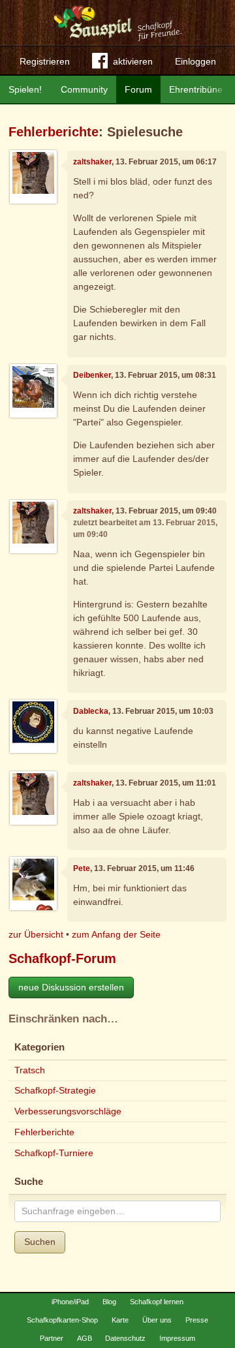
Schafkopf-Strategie (55, 1090)
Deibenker (92, 375)
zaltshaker (92, 161)
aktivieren (133, 61)
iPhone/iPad (70, 1302)
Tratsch (29, 1070)
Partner (51, 1338)
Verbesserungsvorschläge (67, 1111)
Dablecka (90, 711)
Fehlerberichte (53, 132)
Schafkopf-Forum (62, 958)
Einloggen (195, 61)
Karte (120, 1320)
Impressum (177, 1338)
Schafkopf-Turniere (53, 1153)
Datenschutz (125, 1338)
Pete (81, 868)
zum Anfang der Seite (116, 934)
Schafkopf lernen (156, 1302)
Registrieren (45, 61)
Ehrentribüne (196, 89)
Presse (196, 1320)
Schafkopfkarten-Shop (62, 1320)
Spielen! (25, 89)
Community (84, 89)
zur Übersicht (35, 934)
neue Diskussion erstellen (71, 987)
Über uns (157, 1320)
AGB (84, 1338)
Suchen (39, 1241)
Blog (109, 1302)
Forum (138, 89)
